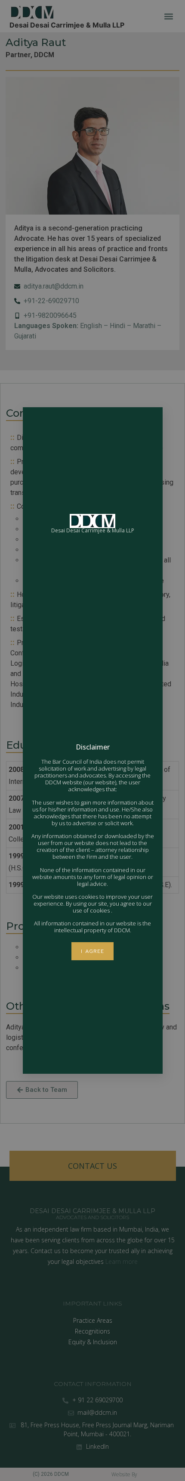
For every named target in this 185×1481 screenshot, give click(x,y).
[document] (92, 740)
